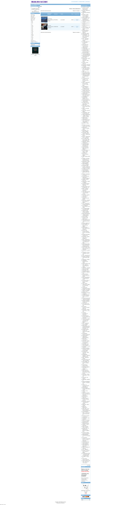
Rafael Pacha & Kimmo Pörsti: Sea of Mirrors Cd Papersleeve (86, 394)
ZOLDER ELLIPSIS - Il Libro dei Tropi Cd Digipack (85, 281)
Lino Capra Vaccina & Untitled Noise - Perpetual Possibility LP (86, 177)
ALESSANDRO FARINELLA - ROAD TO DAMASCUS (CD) (86, 355)
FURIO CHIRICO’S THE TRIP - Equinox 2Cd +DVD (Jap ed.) (86, 461)
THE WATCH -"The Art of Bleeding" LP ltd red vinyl (85, 253)
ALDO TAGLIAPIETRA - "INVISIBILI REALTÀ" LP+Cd (86, 278)
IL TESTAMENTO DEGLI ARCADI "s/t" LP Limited (86, 206)
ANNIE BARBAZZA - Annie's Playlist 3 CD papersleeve (85, 445)
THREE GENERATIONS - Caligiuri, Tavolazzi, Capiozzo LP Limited (86, 115)
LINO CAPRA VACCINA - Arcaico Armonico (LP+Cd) (86, 192)
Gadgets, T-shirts (33, 41)
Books (32, 16)
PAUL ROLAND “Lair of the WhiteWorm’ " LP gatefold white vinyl (86, 18)
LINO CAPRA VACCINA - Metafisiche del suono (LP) (86, 221)
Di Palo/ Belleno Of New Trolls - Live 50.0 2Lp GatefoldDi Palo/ (86, 120)
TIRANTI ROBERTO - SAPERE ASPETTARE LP (85, 172)
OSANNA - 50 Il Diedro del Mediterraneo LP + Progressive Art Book (85, 159)
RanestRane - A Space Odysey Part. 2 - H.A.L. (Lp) (86, 375)
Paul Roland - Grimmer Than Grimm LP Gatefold (85, 368)
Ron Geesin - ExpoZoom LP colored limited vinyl (85, 307)
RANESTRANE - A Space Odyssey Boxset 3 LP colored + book (86, 94)
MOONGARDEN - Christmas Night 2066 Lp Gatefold (86, 388)
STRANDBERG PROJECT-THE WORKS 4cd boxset (85, 98)
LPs (38, 4)
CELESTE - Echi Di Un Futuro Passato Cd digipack (85, 451)
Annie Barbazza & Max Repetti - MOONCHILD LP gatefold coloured (86, 245)
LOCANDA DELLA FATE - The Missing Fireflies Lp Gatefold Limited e (86, 454)
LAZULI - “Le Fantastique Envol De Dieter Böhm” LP (85, 385)
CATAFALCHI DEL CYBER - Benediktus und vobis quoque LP (85, 211)
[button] (74, 1)
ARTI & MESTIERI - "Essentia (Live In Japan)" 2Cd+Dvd (85, 45)
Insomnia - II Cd (84, 291)
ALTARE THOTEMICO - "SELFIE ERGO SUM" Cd (86, 257)
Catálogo (35, 4)
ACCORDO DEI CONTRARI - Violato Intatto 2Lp (85, 352)
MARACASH (56, 26)
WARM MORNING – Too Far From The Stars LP (86, 435)
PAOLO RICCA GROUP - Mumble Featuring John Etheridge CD (86, 214)
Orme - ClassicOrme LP (86, 255)
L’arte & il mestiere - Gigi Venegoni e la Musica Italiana (86, 28)
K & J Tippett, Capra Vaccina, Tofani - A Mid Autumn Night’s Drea (85, 139)
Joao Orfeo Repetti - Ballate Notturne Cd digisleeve (85, 148)
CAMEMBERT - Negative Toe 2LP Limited (85, 261)
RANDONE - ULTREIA (85, 259)
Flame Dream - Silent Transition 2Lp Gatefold (51, 19)
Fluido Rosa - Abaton (85, 33)
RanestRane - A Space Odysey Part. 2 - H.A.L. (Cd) (86, 310)
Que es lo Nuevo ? (34, 46)
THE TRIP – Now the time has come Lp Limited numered (85, 8)
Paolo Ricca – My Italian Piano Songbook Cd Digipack (86, 201)
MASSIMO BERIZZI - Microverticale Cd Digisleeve (85, 31)
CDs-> (32, 15)
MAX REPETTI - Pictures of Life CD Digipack (85, 154)
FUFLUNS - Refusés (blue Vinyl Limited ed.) (51, 26)
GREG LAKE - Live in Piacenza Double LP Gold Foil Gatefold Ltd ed (86, 409)
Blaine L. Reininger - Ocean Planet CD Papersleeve (85, 189)
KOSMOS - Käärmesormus (35, 54)
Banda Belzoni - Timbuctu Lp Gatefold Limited (85, 128)
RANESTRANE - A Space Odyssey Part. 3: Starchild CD (86, 228)
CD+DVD (32, 17)
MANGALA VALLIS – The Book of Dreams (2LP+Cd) (85, 399)
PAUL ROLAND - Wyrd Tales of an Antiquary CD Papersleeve (86, 248)
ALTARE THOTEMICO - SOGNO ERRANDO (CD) (86, 296)
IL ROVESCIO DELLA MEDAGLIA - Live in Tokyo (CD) (85, 184)
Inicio (32, 4)
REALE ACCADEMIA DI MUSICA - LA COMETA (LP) (86, 382)
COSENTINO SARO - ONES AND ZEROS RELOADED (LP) (85, 144)
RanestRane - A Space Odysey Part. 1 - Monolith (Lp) (85, 237)
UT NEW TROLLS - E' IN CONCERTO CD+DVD (85, 42)
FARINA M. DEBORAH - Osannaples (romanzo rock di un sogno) (86, 349)
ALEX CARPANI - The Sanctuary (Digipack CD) (85, 362)
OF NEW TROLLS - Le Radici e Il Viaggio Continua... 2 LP (86, 151)
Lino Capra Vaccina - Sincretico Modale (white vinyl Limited (86, 316)
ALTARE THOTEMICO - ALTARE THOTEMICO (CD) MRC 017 (86, 301)
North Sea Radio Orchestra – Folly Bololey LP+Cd (85, 217)
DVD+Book (32, 40)
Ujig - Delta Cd (84, 57)
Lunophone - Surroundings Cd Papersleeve (85, 313)
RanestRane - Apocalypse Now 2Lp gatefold (85, 198)
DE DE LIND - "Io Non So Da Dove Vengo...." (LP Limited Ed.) (85, 341)
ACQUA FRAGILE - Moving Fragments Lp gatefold (85, 275)
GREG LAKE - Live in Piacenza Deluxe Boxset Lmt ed (86, 106)
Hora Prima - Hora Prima (86, 64)
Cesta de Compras (84, 5)
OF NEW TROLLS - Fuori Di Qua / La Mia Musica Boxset (85, 103)
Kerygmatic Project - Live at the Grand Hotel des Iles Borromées (86, 51)
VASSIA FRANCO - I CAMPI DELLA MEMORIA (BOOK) (85, 336)
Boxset (32, 14)
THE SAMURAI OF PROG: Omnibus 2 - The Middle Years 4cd (85, 87)
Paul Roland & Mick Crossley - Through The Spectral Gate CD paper (86, 166)
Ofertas (82, 482)
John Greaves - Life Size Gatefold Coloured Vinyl (86, 304)
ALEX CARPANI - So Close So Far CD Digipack (85, 225)
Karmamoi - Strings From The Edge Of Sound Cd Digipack (85, 15)
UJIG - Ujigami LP (85, 449)
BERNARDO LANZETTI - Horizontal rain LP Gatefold (86, 402)
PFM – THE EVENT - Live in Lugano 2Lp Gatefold (85, 39)
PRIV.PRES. (56, 19)
